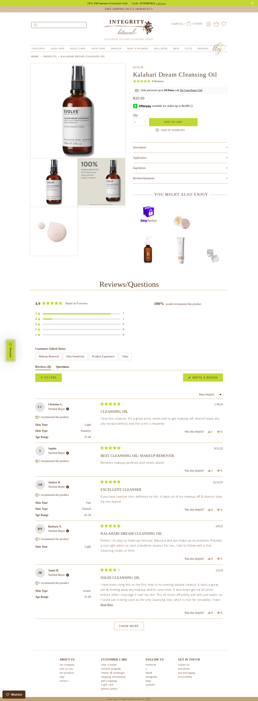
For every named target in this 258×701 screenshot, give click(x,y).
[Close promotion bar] (253, 3)
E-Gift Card (107, 684)
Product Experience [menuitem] (103, 356)
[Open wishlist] (224, 24)
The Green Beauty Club (191, 90)
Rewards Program (111, 668)
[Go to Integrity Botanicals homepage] (129, 28)
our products (67, 672)
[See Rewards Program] (216, 24)
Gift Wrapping (109, 680)
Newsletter (184, 668)
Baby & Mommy (138, 48)
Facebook (151, 664)
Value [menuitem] (125, 356)
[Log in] (208, 24)
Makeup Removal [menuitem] (49, 356)
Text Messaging (186, 672)
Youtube (150, 684)
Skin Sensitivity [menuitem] (75, 356)
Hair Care (98, 48)
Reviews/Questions (143, 178)
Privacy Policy (109, 688)
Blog (148, 680)
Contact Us (184, 664)
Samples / (178, 24)
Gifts (188, 48)
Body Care (78, 48)
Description (180, 147)
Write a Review (207, 378)
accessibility (185, 676)
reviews (64, 680)
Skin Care (58, 48)
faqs (62, 676)
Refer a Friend (109, 664)
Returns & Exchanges (113, 672)
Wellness (161, 48)
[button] (148, 81)
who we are (66, 668)
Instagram (151, 676)
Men (176, 48)
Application (180, 157)
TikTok (149, 672)
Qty (135, 115)
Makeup (116, 48)
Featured (38, 48)
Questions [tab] (62, 367)
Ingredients (180, 168)
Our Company (67, 664)
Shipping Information (113, 676)
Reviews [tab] (43, 367)
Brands (203, 48)
